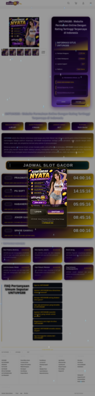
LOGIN (38, 212)
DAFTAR (56, 212)
